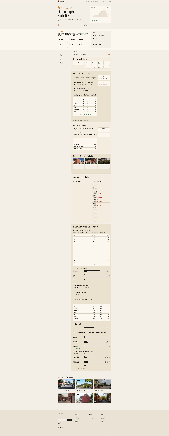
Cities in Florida (90, 418)
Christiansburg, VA (95, 199)
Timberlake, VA (95, 218)
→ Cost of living (93, 21)
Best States (76, 422)
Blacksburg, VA (95, 191)
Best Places (76, 414)
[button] (91, 54)
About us (102, 414)
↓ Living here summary (94, 20)
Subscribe (69, 419)
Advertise (102, 418)
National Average (93, 97)
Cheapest (96, 1)
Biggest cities (90, 414)
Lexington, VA (95, 183)
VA (60, 4)
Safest (92, 1)
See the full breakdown (76, 281)
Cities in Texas (90, 417)
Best (89, 1)
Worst (100, 1)
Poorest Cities (77, 421)
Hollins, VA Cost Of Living (81, 73)
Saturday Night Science (83, 33)
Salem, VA (94, 195)
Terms (102, 421)
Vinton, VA (94, 203)
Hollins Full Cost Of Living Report (85, 114)
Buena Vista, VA (95, 207)
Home (59, 4)
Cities (86, 1)
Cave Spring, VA (95, 187)
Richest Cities (77, 418)
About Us (109, 1)
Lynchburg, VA (95, 211)
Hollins (83, 97)
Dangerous (104, 1)
